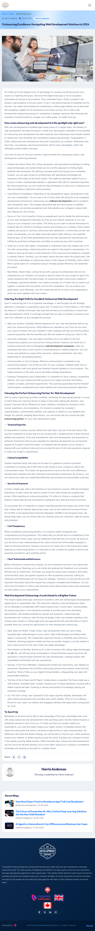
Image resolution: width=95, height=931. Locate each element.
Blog (11, 14)
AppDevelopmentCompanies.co (47, 925)
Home (4, 14)
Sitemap (89, 926)
